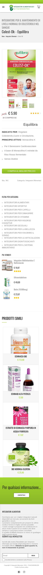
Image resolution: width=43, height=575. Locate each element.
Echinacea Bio (21, 356)
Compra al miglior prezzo (21, 171)
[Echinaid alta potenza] (21, 383)
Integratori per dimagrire (18, 213)
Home (3, 36)
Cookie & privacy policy (21, 567)
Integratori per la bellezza (19, 229)
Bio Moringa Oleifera (21, 469)
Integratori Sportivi (15, 206)
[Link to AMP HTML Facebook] (19, 572)
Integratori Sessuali (15, 226)
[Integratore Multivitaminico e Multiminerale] (8, 265)
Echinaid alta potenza (20, 393)
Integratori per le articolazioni (22, 238)
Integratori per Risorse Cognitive (16, 221)
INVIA (33, 555)
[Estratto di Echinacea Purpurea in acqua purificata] (21, 421)
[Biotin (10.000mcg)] (8, 294)
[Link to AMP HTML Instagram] (24, 572)
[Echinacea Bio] (21, 345)
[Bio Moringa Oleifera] (21, 458)
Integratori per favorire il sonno (18, 234)
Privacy (29, 560)
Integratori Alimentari (11, 36)
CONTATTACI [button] (21, 495)
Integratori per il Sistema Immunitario (17, 246)
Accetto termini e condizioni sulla (18, 560)
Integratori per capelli (17, 210)
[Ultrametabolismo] (8, 282)
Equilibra (30, 124)
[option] (11, 104)
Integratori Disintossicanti (19, 241)
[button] (3, 7)
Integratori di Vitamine (16, 217)
